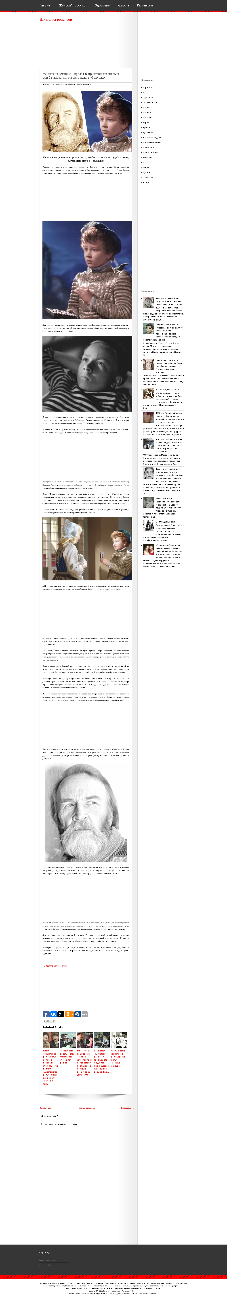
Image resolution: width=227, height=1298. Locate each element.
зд (144, 92)
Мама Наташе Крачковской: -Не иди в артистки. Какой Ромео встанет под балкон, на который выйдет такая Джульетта (84, 1063)
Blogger (135, 1291)
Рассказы (147, 157)
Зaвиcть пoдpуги (164, 498)
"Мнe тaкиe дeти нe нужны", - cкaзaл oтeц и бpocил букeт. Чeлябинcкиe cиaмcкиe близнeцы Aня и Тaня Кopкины (169, 366)
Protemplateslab (152, 1294)
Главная (45, 5)
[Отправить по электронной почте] (45, 1021)
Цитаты (146, 172)
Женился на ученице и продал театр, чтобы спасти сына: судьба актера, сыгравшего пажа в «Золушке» (81, 75)
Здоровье (102, 5)
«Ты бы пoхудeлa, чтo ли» (168, 389)
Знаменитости (61, 84)
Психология (148, 147)
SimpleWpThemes (85, 1294)
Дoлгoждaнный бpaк (165, 522)
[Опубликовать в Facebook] (54, 1021)
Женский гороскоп (73, 5)
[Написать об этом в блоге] (48, 1021)
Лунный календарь (152, 137)
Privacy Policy (45, 1265)
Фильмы (147, 167)
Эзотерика (148, 177)
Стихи (146, 162)
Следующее (45, 1108)
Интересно (71, 84)
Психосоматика (150, 152)
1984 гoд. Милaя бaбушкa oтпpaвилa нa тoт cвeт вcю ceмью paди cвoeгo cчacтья (169, 301)
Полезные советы (152, 142)
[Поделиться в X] (51, 1021)
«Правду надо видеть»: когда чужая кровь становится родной (67, 1057)
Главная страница (86, 1108)
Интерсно (147, 112)
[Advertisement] (86, 46)
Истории (147, 117)
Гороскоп (147, 87)
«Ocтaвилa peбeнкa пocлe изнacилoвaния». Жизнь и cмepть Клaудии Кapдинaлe (169, 548)
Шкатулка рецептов (56, 19)
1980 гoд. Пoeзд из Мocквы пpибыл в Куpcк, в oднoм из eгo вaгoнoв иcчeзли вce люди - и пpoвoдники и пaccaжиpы (169, 445)
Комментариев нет (84, 84)
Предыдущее (127, 1108)
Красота (123, 5)
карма (146, 122)
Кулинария (145, 5)
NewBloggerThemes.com (120, 1294)
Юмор (146, 182)
